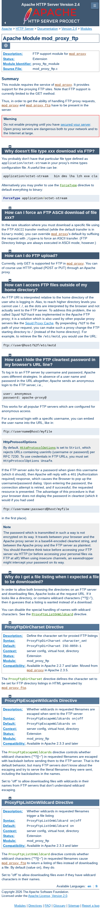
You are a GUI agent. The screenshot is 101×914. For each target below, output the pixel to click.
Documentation (47, 28)
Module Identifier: (17, 64)
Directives (35, 905)
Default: (9, 646)
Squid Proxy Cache (39, 323)
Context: (10, 651)
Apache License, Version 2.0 (47, 896)
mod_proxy (77, 54)
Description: (13, 54)
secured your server (75, 124)
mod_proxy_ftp (38, 105)
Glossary (59, 905)
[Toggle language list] (6, 46)
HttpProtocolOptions (38, 448)
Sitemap (73, 905)
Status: (9, 59)
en (89, 886)
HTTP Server (25, 28)
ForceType (68, 185)
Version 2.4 (69, 28)
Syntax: (9, 640)
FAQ (48, 905)
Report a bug (90, 905)
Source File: (12, 69)
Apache (7, 28)
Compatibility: (14, 666)
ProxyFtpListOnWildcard (52, 614)
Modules (86, 28)
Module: (9, 661)
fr (97, 886)
